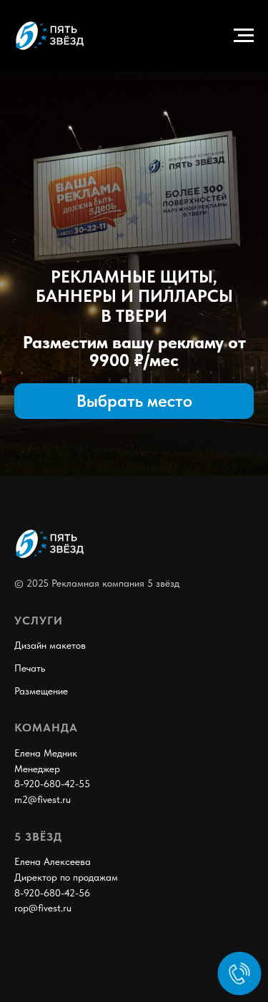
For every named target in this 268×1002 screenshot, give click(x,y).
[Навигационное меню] (244, 36)
